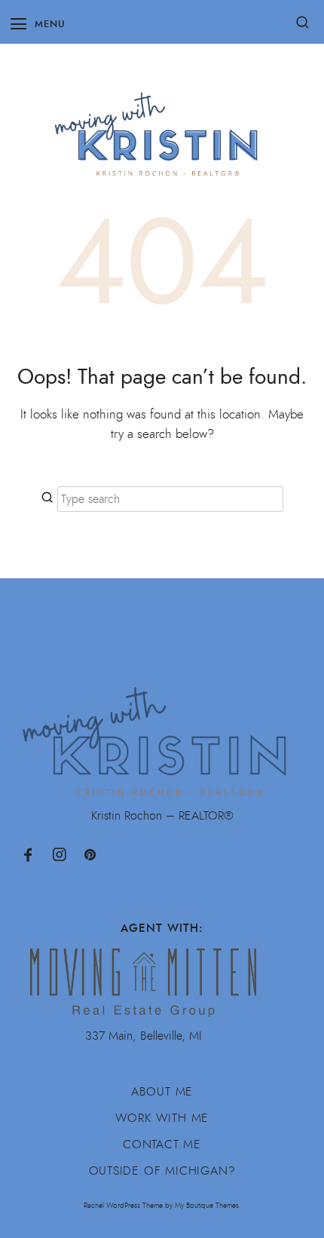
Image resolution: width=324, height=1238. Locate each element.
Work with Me (162, 1118)
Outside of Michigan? (162, 1171)
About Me (162, 1091)
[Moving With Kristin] (162, 126)
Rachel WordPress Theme (123, 1205)
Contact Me (162, 1144)
